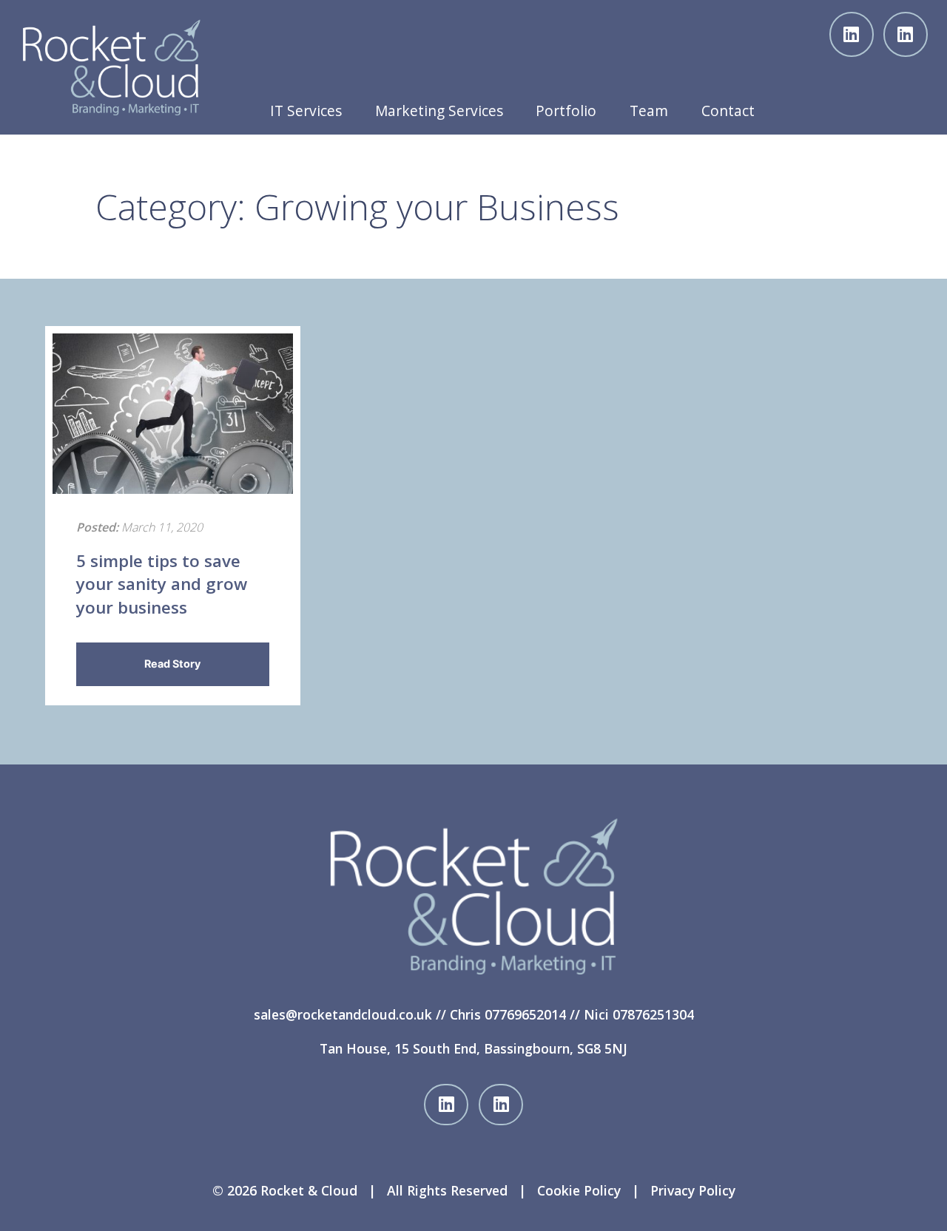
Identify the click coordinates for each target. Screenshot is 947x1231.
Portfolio (566, 111)
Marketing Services (439, 111)
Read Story (172, 663)
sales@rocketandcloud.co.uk (343, 1014)
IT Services (306, 111)
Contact (728, 111)
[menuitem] (305, 107)
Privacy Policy (692, 1190)
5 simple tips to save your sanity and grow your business (161, 584)
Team (649, 111)
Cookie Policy (579, 1190)
